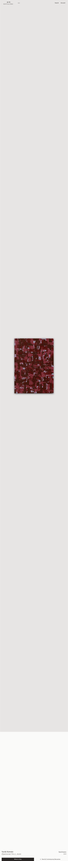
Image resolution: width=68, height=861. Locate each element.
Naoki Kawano (7, 852)
